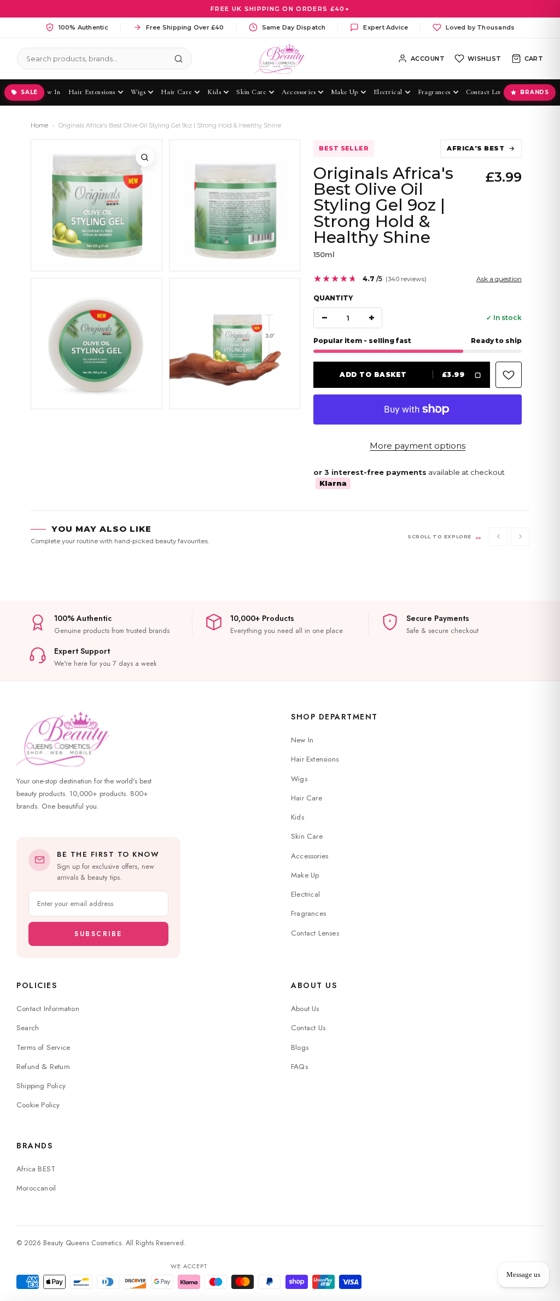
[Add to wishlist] (508, 375)
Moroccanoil (36, 1188)
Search (27, 1028)
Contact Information (47, 1008)
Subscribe (98, 934)
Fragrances (308, 913)
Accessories (309, 856)
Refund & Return (43, 1066)
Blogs (299, 1047)
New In (302, 740)
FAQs (299, 1066)
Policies (36, 985)
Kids (297, 817)
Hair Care (306, 798)
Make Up (305, 875)
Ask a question (499, 279)
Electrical (305, 894)
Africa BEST (35, 1169)
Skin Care (307, 836)
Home (39, 125)
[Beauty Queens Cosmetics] (280, 59)
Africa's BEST (475, 148)
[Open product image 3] (96, 344)
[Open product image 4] (235, 344)
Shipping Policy (41, 1086)
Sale (29, 92)
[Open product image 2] (235, 205)
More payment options (417, 446)
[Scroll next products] (520, 536)
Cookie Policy (38, 1105)
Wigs (299, 779)
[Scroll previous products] (498, 536)
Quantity (333, 298)
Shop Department (334, 716)
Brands (534, 92)
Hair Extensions (315, 759)
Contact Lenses (315, 933)
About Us (314, 985)
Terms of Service (43, 1047)
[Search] (178, 58)
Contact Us (308, 1028)
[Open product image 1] (96, 205)
